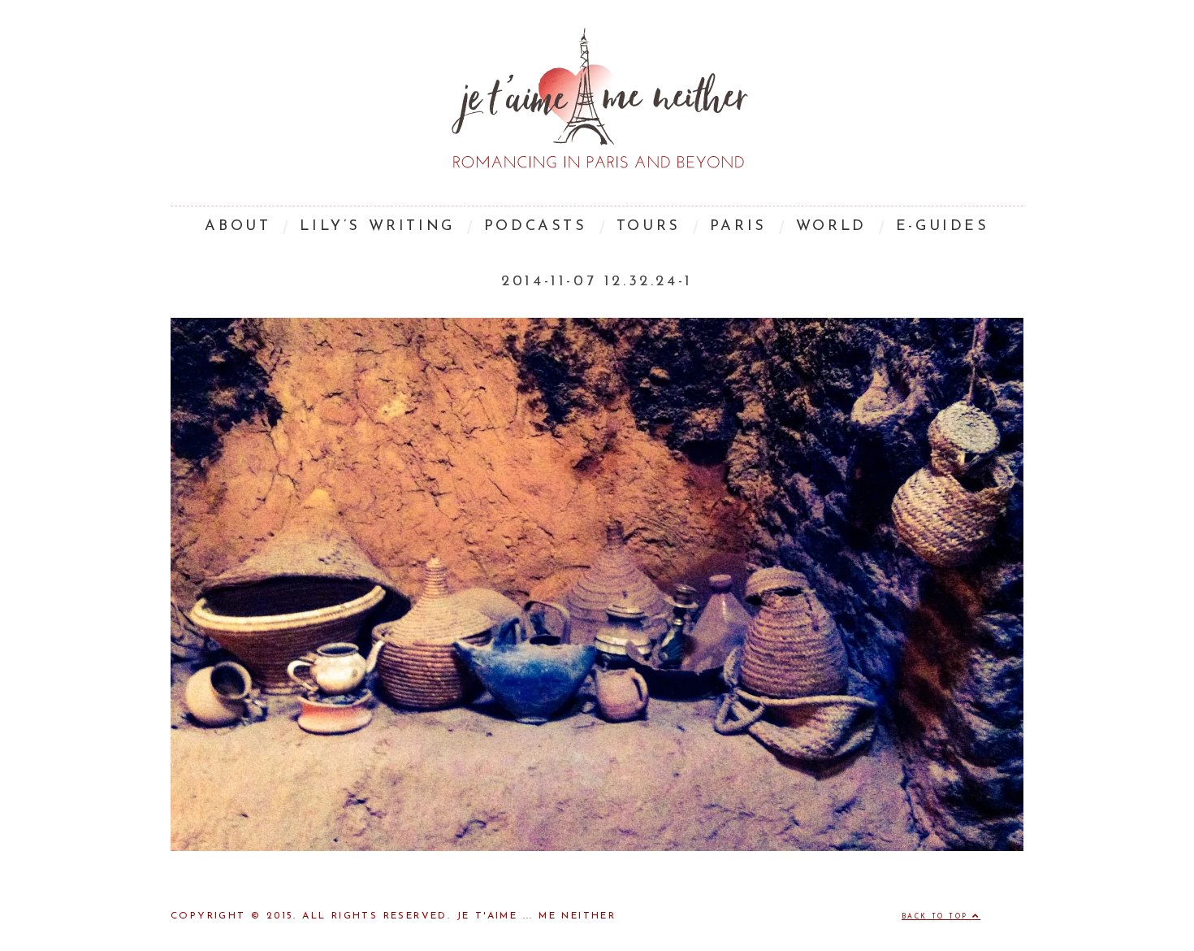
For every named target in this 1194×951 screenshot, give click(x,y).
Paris (738, 226)
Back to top (937, 917)
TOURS (648, 226)
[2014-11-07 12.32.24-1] (597, 847)
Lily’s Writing (377, 226)
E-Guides (942, 226)
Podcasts (535, 226)
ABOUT (237, 226)
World (831, 226)
